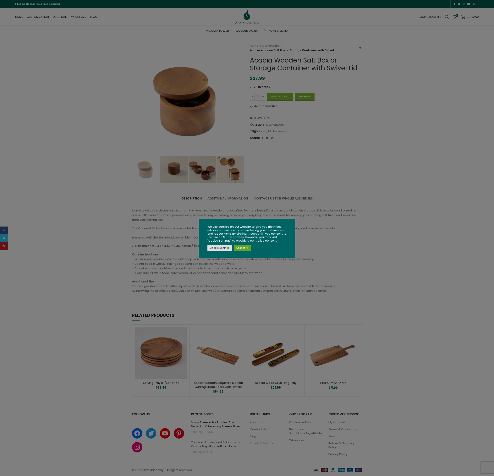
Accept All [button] (242, 248)
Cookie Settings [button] (219, 248)
